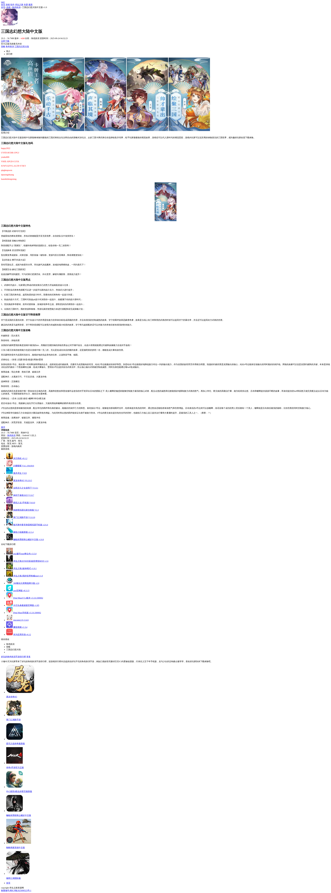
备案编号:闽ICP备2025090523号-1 (16, 890)
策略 (3, 46)
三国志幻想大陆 (21, 46)
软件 (12, 4)
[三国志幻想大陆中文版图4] (147, 130)
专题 (26, 4)
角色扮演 (16, 7)
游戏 (8, 4)
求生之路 (19, 4)
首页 (3, 4)
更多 (28, 657)
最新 (30, 4)
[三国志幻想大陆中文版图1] (21, 130)
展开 (3, 427)
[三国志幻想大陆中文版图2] (63, 130)
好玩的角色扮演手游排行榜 (13, 657)
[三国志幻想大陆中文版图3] (105, 130)
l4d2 (3, 2)
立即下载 (5, 41)
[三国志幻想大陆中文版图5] (189, 130)
